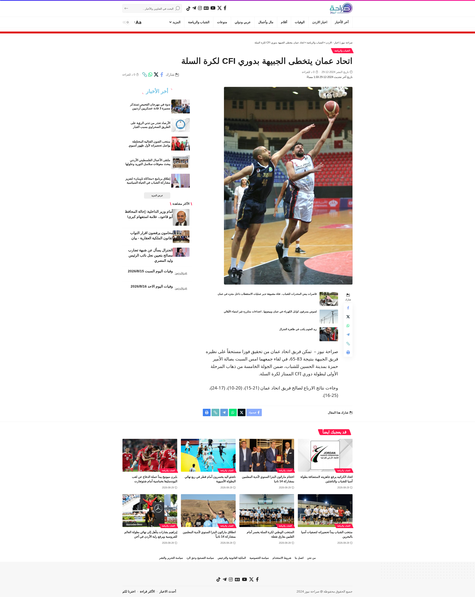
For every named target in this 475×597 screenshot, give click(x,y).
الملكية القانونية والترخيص (232, 557)
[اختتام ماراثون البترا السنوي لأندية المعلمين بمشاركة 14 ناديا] (266, 455)
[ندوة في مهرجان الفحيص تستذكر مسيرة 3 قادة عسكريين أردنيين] (180, 106)
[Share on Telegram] (348, 334)
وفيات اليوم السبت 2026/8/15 (150, 271)
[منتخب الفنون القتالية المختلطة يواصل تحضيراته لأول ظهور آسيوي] (180, 144)
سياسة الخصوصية (259, 557)
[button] (138, 22)
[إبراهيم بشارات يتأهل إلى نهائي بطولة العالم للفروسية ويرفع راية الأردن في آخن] (149, 510)
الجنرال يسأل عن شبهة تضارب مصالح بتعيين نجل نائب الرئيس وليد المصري (150, 255)
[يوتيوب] (212, 8)
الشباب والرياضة (342, 51)
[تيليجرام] (194, 8)
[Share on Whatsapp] (150, 75)
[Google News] (206, 8)
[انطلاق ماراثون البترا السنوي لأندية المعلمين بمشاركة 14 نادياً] (208, 510)
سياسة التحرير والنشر (171, 557)
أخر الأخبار (157, 91)
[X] (219, 8)
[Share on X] (156, 75)
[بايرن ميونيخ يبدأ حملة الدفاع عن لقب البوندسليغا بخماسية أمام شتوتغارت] (149, 455)
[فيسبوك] (225, 8)
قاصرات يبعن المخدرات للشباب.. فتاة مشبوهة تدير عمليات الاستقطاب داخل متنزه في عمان (267, 293)
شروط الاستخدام (282, 557)
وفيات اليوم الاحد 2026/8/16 (152, 286)
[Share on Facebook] (161, 75)
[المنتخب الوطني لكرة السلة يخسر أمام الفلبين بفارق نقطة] (266, 510)
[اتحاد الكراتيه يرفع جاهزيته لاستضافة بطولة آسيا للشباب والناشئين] (325, 455)
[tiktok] (188, 8)
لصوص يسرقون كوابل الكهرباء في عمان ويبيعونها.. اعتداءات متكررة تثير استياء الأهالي (270, 311)
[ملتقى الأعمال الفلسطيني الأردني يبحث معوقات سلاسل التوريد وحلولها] (180, 162)
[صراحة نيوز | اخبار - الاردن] (341, 8)
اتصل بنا (299, 557)
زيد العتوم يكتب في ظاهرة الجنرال (298, 329)
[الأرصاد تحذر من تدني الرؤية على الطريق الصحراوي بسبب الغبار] (180, 125)
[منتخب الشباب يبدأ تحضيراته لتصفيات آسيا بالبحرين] (325, 510)
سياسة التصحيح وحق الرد (200, 557)
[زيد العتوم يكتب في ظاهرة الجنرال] (329, 334)
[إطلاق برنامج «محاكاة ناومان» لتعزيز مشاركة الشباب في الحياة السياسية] (180, 181)
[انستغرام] (200, 8)
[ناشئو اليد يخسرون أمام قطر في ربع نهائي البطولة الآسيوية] (208, 455)
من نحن (311, 557)
